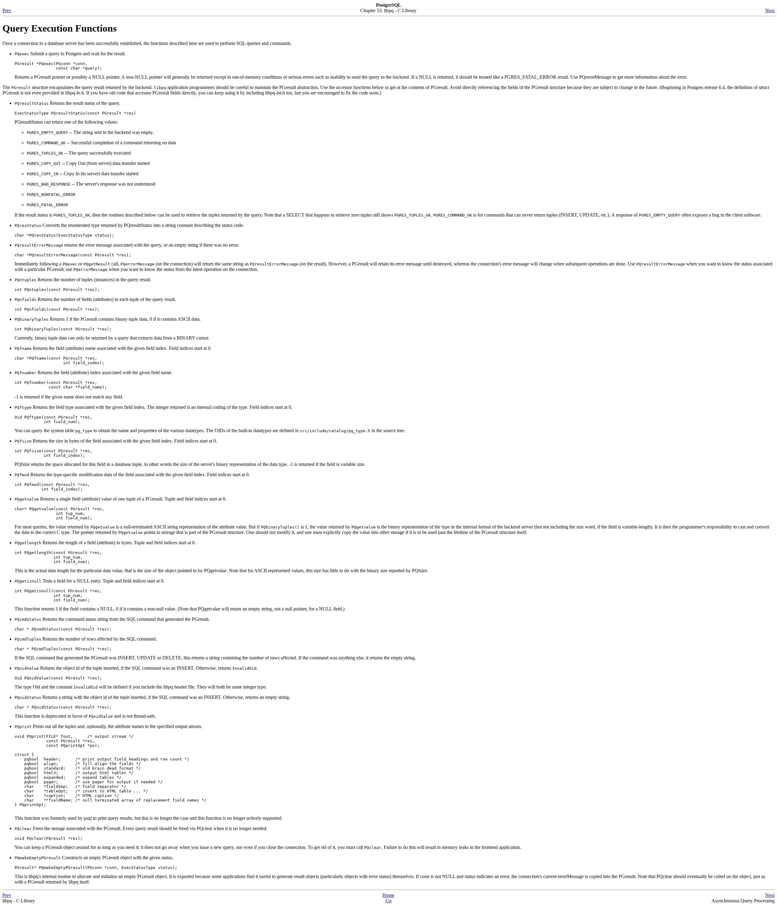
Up (388, 900)
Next (770, 10)
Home (388, 895)
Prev (6, 10)
